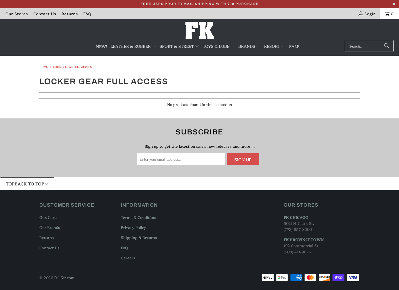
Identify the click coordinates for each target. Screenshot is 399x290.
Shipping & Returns (139, 237)
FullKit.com (64, 277)
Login (370, 13)
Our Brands (49, 227)
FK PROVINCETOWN (304, 239)
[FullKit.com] (199, 31)
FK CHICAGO (296, 217)
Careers (128, 257)
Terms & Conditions (139, 217)
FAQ (87, 13)
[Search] (387, 46)
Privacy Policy (133, 227)
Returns (70, 13)
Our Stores (16, 13)
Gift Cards (48, 217)
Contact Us (44, 13)
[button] (133, 46)
